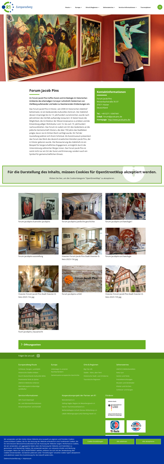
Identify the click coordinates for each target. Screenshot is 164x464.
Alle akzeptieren (148, 441)
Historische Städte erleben (28, 372)
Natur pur (120, 372)
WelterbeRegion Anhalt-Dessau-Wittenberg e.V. (79, 410)
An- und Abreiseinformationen (29, 403)
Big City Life (88, 369)
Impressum (27, 458)
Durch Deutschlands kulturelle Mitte (32, 376)
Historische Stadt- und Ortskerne (96, 376)
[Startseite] (17, 7)
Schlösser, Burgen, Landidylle (29, 369)
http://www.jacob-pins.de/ (119, 119)
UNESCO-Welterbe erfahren (28, 383)
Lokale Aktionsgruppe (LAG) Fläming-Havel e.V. (79, 414)
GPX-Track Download (26, 400)
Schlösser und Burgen (124, 390)
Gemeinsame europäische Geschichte (65, 375)
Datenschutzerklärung (12, 458)
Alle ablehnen (122, 441)
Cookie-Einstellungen (95, 441)
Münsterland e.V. (68, 400)
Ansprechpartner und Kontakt (29, 407)
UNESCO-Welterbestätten (125, 369)
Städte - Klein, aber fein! (93, 372)
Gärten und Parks (122, 376)
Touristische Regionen (92, 379)
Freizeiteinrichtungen (124, 379)
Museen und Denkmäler (125, 383)
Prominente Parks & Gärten (28, 379)
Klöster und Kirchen (123, 386)
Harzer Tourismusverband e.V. (73, 407)
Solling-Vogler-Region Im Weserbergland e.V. (78, 403)
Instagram (38, 355)
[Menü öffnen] (159, 7)
